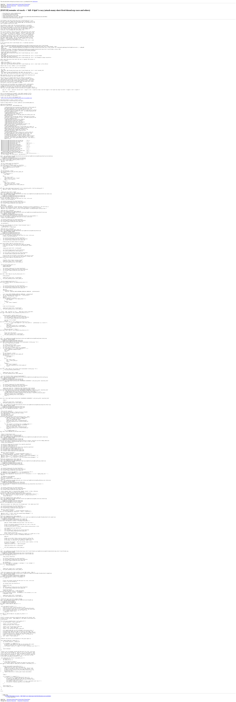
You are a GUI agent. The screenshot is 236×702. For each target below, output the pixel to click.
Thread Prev (20, 5)
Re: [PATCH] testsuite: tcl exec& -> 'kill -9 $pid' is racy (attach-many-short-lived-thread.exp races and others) (28, 696)
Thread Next (25, 5)
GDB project (34, 1)
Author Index (21, 4)
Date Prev (9, 5)
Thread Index (27, 4)
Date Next (14, 5)
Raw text (9, 7)
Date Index (9, 4)
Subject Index (15, 4)
